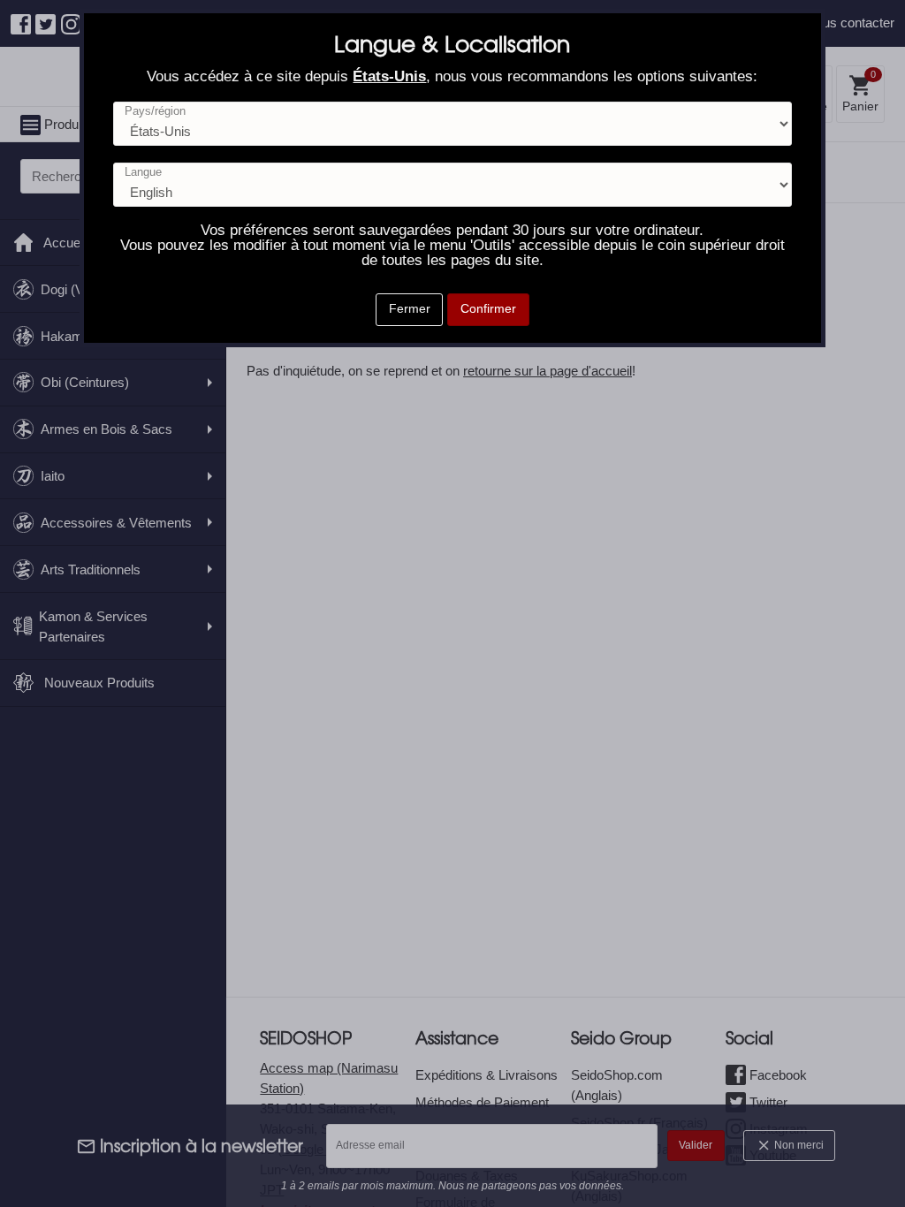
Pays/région (155, 112)
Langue (143, 172)
